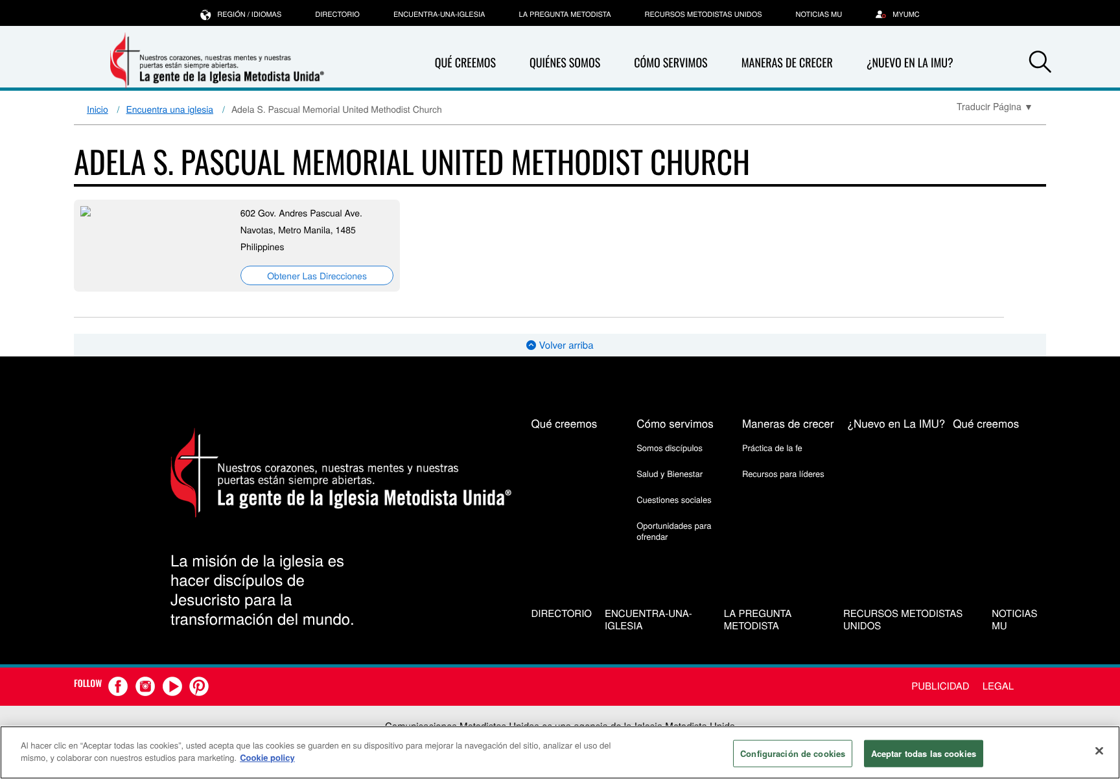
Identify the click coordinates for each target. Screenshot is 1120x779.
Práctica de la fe (772, 447)
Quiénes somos (565, 62)
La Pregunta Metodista (565, 14)
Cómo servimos (670, 62)
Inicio (97, 108)
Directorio (337, 14)
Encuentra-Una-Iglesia (439, 14)
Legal (998, 686)
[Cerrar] (1099, 750)
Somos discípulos (669, 447)
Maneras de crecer (787, 62)
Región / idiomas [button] (249, 14)
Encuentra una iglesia (170, 108)
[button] (1040, 63)
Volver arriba (564, 345)
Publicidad (940, 686)
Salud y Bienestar (669, 473)
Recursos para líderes (783, 473)
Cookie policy (267, 757)
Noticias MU (819, 14)
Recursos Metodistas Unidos (703, 14)
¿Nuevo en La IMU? (910, 62)
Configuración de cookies (792, 753)
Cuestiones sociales (674, 499)
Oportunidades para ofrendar (673, 530)
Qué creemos (465, 62)
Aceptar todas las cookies (923, 753)
